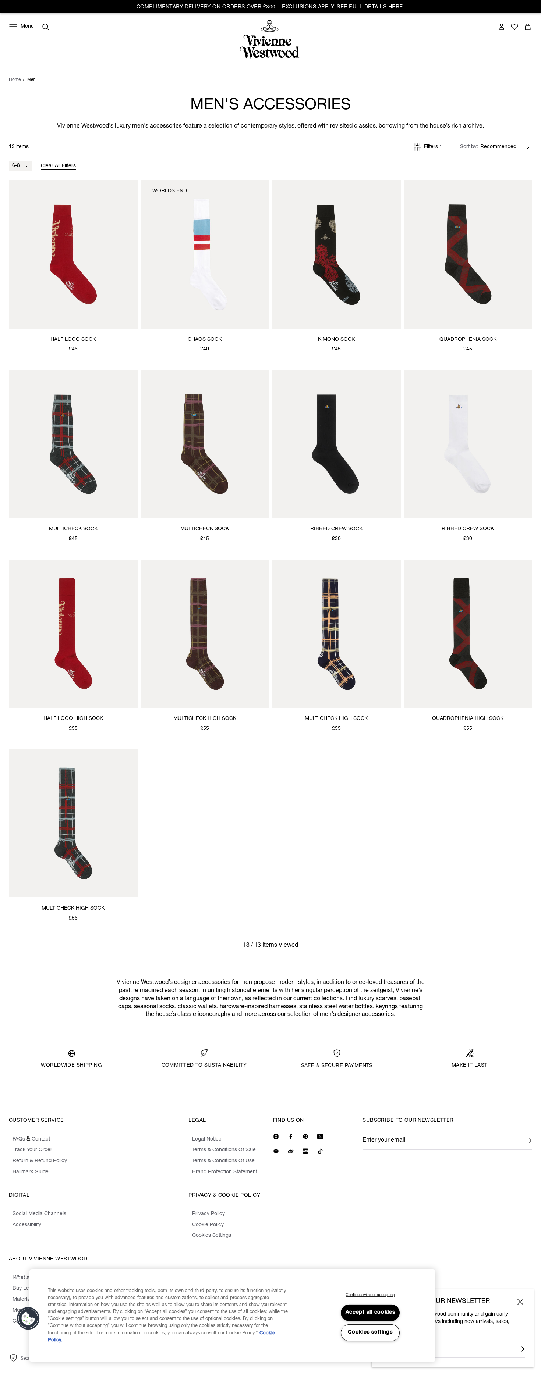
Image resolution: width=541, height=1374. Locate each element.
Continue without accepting (370, 1295)
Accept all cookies (370, 1312)
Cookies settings (370, 1332)
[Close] (520, 1302)
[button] (28, 1318)
